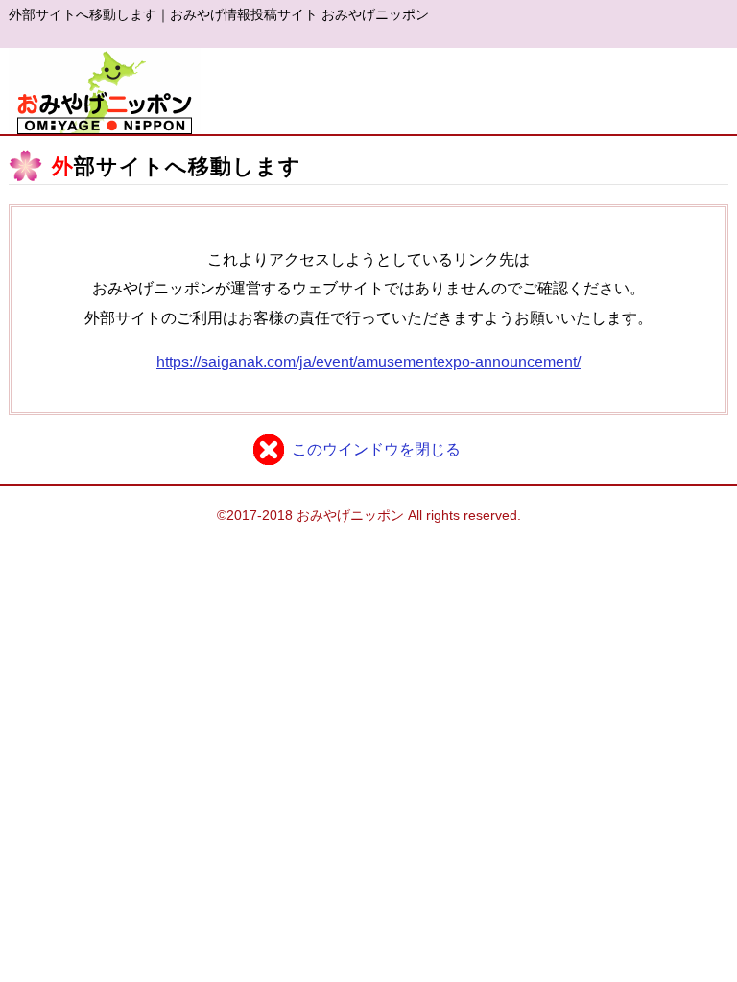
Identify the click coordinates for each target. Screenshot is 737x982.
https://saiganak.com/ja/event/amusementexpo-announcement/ (368, 362)
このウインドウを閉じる (376, 449)
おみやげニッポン (105, 91)
